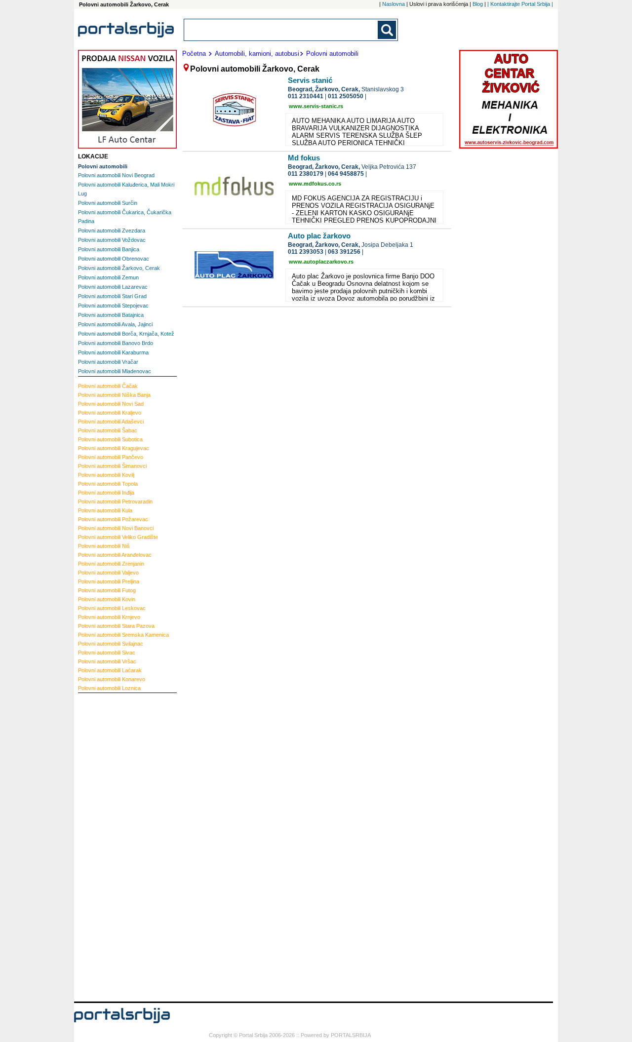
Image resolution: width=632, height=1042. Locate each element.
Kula (105, 510)
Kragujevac (113, 448)
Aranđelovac (115, 555)
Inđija (106, 493)
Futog (107, 590)
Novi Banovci (116, 528)
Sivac (106, 653)
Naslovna (393, 4)
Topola (108, 484)
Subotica (110, 439)
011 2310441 (305, 96)
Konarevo (111, 679)
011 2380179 (305, 173)
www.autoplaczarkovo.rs (321, 262)
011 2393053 (305, 251)
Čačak (108, 386)
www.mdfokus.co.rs (315, 184)
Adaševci (111, 422)
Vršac (107, 661)
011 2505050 (345, 96)
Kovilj (106, 475)
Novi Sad (111, 404)
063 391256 (344, 251)
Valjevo (108, 573)
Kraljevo (109, 413)
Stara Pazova (116, 626)
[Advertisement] (117, 846)
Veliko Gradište (118, 537)
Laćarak (110, 670)
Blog (478, 4)
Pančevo (110, 457)
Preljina (108, 581)
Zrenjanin (111, 564)
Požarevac (113, 519)
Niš (104, 546)
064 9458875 (346, 173)
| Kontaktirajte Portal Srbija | (520, 4)
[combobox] (281, 30)
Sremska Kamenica (123, 635)
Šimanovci (112, 466)
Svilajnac (110, 644)
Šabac (107, 430)
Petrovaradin (115, 501)
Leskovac (112, 608)
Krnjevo (109, 617)
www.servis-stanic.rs (316, 106)
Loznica (109, 688)
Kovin (106, 599)
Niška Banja (114, 395)
